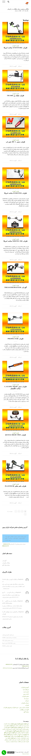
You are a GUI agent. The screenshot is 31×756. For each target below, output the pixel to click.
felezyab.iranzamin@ (7, 668)
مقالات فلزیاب (6, 563)
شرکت (27, 700)
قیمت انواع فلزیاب (24, 738)
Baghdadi (20, 579)
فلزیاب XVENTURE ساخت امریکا (15, 48)
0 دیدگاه (19, 66)
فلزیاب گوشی (22, 729)
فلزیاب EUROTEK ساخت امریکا (15, 193)
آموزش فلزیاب (25, 687)
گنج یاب (13, 45)
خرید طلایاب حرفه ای (18, 741)
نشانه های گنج (6, 565)
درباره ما (26, 698)
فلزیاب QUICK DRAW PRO (15, 435)
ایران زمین (26, 694)
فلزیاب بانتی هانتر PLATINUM (15, 486)
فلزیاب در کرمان (9, 741)
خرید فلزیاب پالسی (19, 725)
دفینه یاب (18, 738)
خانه (23, 10)
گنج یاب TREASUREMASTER (15, 287)
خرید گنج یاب (26, 736)
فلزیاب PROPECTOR (15, 339)
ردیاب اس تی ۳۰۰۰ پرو (8, 592)
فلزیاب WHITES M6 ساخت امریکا (15, 241)
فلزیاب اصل (26, 741)
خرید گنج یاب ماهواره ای (17, 734)
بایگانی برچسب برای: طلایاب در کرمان (18, 9)
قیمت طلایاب (13, 736)
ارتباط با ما (26, 689)
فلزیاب (17, 45)
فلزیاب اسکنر (26, 731)
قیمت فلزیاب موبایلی (9, 739)
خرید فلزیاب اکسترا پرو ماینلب (8, 634)
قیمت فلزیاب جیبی (18, 739)
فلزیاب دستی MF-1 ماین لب (15, 142)
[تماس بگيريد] (4, 752)
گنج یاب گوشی (20, 732)
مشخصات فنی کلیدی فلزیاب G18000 (9, 637)
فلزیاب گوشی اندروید (13, 729)
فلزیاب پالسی (5, 729)
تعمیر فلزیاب (25, 696)
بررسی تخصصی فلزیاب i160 (7, 640)
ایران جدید (26, 691)
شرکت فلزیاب (25, 703)
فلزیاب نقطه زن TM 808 (15, 95)
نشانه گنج (26, 712)
